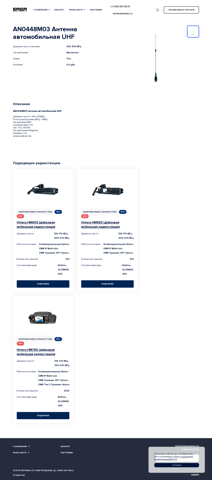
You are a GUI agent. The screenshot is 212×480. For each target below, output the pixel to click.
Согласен (176, 465)
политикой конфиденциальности (173, 458)
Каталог (59, 10)
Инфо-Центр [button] (76, 10)
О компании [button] (40, 10)
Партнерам (96, 10)
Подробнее (43, 284)
